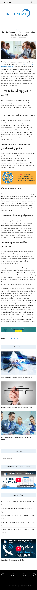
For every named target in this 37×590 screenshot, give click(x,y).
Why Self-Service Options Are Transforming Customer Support (18, 524)
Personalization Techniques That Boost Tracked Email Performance (18, 517)
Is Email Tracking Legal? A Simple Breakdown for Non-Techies (18, 531)
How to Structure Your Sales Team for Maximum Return (17, 407)
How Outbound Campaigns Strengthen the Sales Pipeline (16, 510)
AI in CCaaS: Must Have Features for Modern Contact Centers (18, 503)
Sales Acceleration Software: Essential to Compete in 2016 (17, 377)
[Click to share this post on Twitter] (11, 339)
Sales (19, 29)
